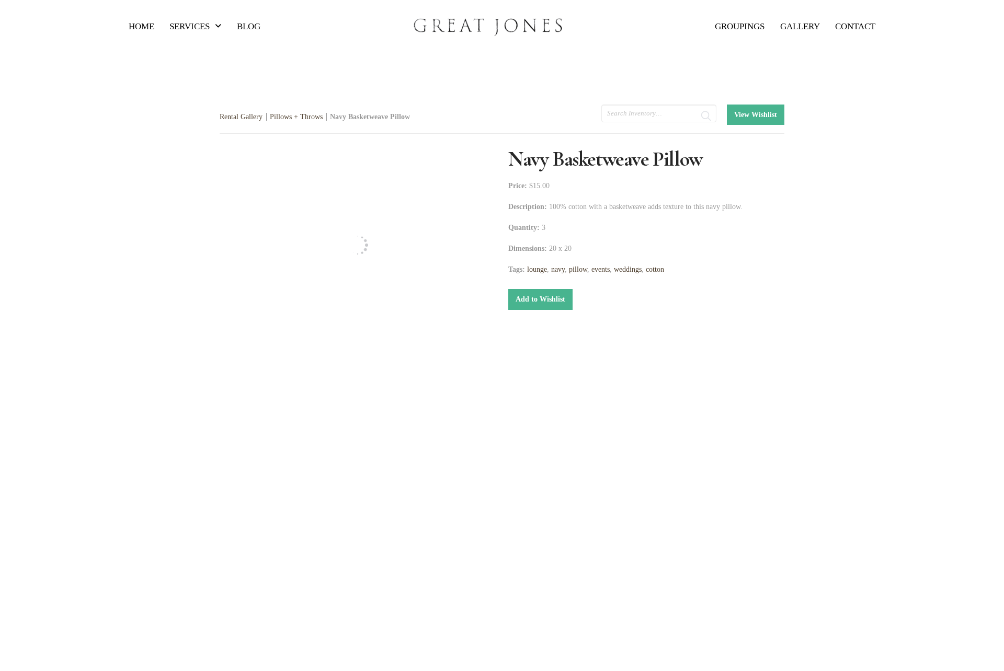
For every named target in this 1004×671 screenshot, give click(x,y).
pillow (578, 269)
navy (558, 269)
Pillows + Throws (296, 117)
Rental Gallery (241, 117)
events (600, 269)
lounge (537, 269)
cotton (655, 269)
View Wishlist (755, 115)
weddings (628, 269)
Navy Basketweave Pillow (370, 117)
